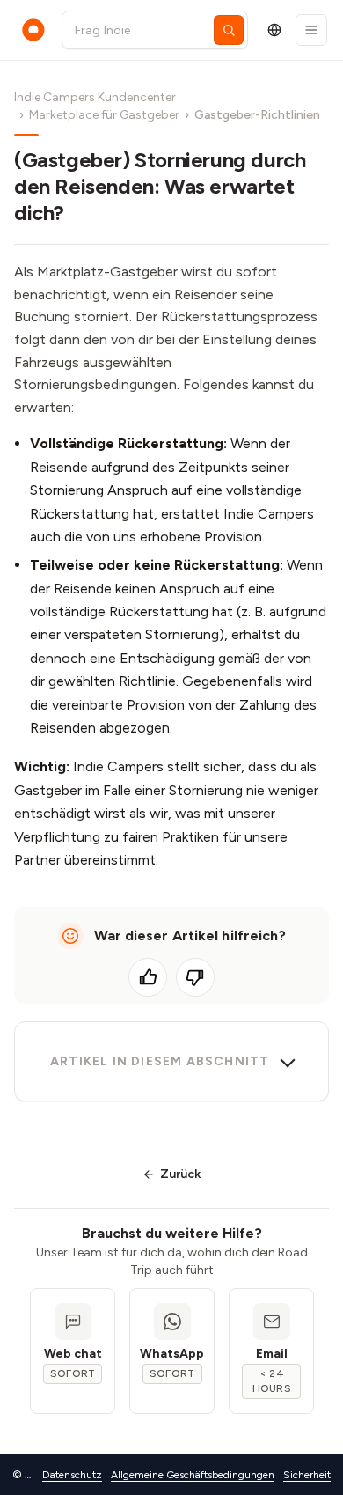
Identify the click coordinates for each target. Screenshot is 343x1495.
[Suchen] (229, 30)
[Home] (33, 30)
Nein (195, 977)
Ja (147, 977)
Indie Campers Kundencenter (95, 97)
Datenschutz (72, 1475)
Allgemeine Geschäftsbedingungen (192, 1475)
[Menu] (311, 30)
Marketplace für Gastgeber (104, 114)
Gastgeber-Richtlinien (257, 114)
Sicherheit (307, 1475)
